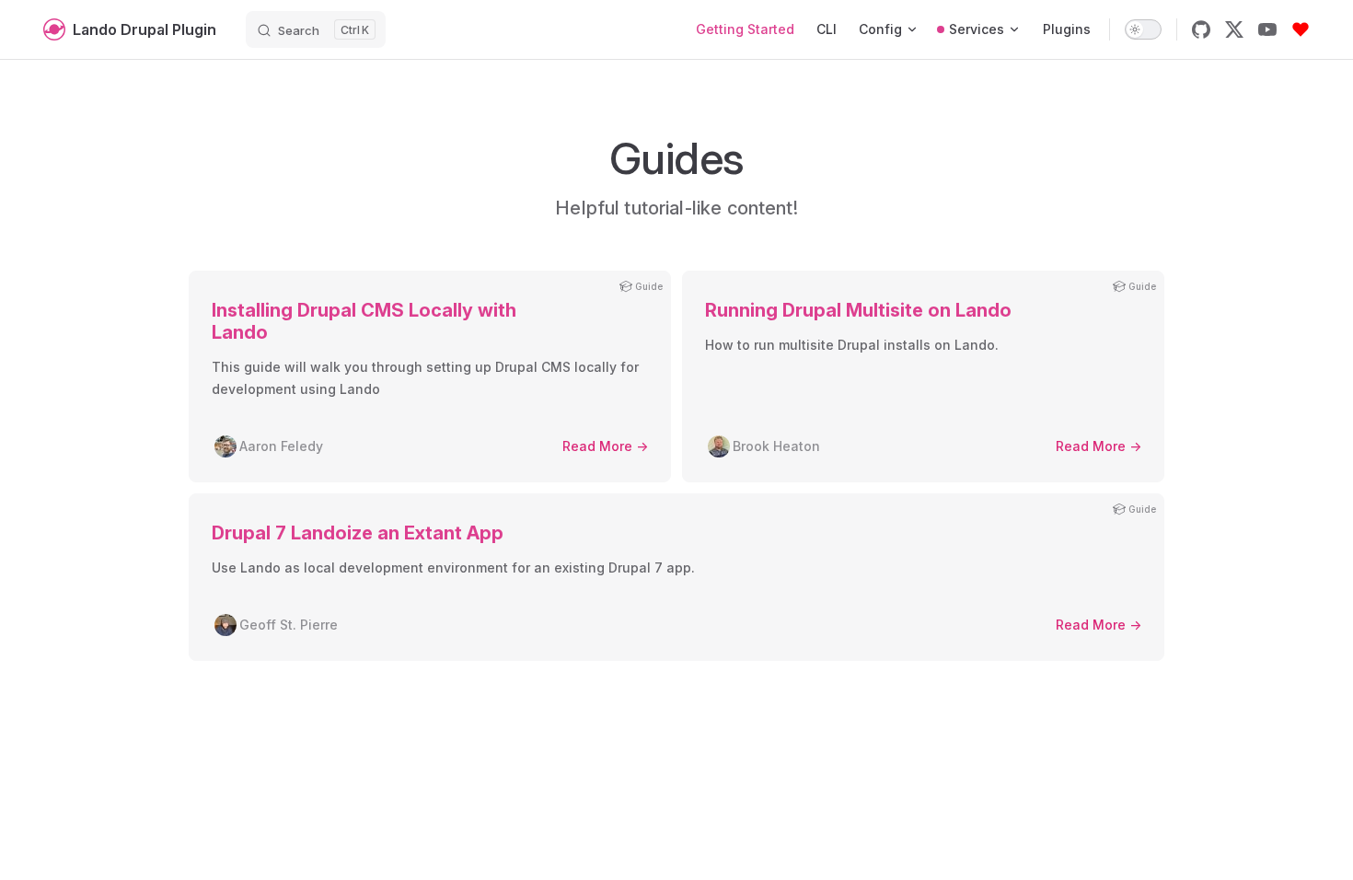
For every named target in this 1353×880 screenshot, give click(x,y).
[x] (1234, 29)
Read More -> (605, 446)
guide (649, 286)
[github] (1201, 29)
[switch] (1143, 29)
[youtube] (1267, 29)
